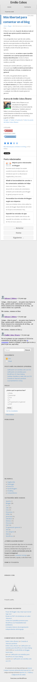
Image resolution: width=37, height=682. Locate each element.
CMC (7, 508)
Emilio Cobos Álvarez (12, 641)
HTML (7, 514)
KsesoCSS (10, 486)
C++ (7, 505)
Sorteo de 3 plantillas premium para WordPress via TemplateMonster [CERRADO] (17, 623)
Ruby (11, 393)
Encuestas (9, 512)
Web (7, 534)
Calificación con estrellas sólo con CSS (19, 370)
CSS (10, 397)
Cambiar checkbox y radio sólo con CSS (19, 376)
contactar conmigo (21, 555)
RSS (9, 359)
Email (10, 361)
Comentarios (10, 137)
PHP (10, 404)
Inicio (9, 7)
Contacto (27, 7)
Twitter (12, 120)
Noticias (8, 521)
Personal (9, 523)
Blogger (9, 131)
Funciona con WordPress (18, 678)
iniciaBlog (10, 491)
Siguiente (18, 237)
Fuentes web (9, 12)
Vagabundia (11, 482)
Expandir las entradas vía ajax (16, 214)
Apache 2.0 (23, 672)
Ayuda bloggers (12, 488)
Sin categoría (10, 532)
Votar (9, 408)
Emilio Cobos (18, 2)
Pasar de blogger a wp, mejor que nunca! (18, 612)
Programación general (13, 527)
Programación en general (17, 402)
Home (18, 233)
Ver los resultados (12, 411)
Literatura (9, 519)
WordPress (9, 536)
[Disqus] (18, 267)
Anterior (18, 228)
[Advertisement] (18, 435)
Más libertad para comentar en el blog (15, 146)
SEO (7, 529)
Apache (8, 501)
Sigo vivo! (9, 614)
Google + (6, 120)
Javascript (12, 395)
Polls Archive (10, 415)
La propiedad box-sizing (14, 381)
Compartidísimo (12, 493)
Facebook (19, 120)
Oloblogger (10, 484)
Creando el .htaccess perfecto (16, 378)
